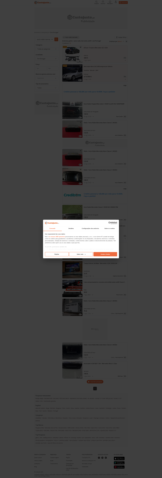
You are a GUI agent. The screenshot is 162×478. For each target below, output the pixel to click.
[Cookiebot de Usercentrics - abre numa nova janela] (109, 223)
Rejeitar (57, 254)
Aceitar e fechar (105, 254)
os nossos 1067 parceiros (57, 236)
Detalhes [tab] (71, 228)
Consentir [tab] (52, 228)
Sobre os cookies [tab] (109, 228)
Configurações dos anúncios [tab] (90, 228)
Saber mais (80, 254)
